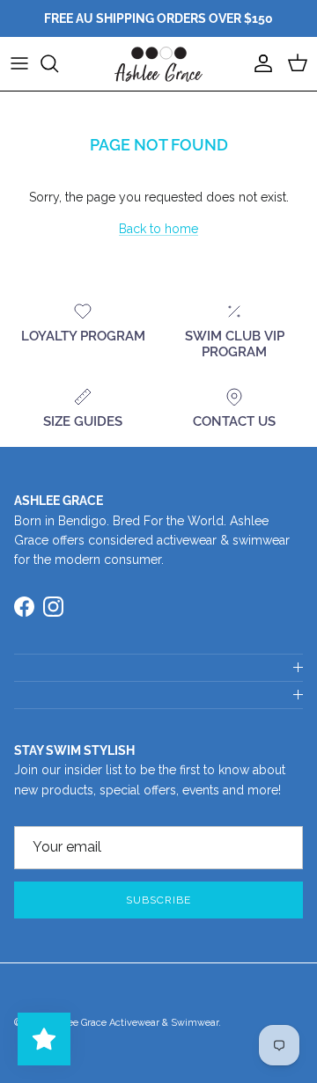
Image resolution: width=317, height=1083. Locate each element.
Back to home (158, 229)
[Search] (58, 63)
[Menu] (19, 63)
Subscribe (158, 900)
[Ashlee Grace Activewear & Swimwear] (158, 64)
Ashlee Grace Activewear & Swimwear (133, 1022)
